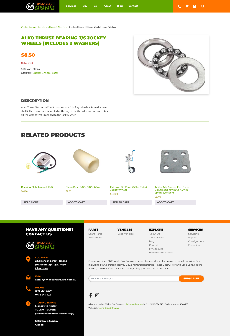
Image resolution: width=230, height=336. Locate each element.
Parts (93, 229)
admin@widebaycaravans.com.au (55, 279)
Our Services (156, 237)
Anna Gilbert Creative (109, 308)
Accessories (95, 237)
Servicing (193, 233)
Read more (30, 202)
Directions (41, 268)
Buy (85, 5)
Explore (156, 229)
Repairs (192, 237)
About (107, 5)
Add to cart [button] (76, 202)
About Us (154, 233)
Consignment (196, 241)
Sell (96, 5)
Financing (194, 245)
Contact (133, 5)
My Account (156, 248)
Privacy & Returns (134, 304)
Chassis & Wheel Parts (45, 72)
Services (71, 5)
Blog (120, 5)
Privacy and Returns (161, 252)
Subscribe (191, 278)
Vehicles (125, 229)
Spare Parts (95, 233)
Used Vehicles (125, 233)
